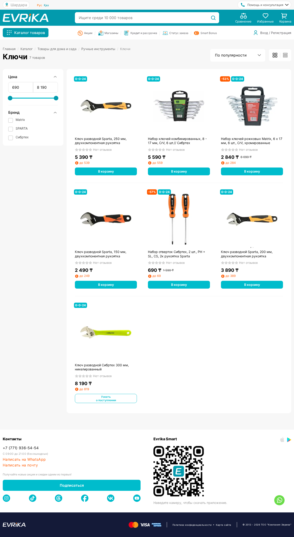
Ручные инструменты (99, 49)
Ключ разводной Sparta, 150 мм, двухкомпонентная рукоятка (100, 254)
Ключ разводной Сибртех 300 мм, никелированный (102, 367)
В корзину (106, 171)
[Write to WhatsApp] (279, 500)
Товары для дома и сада (58, 49)
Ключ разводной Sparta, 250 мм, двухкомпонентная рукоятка (101, 141)
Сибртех (22, 137)
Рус (39, 5)
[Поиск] (213, 17)
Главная (11, 49)
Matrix (20, 120)
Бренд (14, 112)
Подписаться (72, 485)
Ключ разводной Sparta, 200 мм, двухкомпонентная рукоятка (247, 254)
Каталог (28, 49)
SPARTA (22, 128)
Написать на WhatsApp (24, 459)
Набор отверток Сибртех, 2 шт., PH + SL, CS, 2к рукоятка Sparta (176, 254)
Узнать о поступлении (106, 398)
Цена (12, 76)
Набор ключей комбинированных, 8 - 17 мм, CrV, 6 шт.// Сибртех (177, 141)
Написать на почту (20, 465)
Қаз (46, 5)
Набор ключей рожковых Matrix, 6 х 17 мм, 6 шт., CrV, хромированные (251, 141)
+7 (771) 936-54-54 (21, 448)
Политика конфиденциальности (192, 524)
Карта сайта (223, 524)
